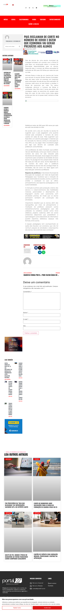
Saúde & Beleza (33, 24)
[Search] (20, 46)
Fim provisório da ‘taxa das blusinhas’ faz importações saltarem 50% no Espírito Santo (16, 505)
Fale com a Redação (38, 585)
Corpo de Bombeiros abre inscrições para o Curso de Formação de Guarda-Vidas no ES (45, 505)
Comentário (27, 291)
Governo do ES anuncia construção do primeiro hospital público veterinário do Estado (7, 78)
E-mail (25, 319)
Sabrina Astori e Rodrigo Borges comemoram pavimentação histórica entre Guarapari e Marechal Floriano (8, 115)
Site (24, 325)
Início (6, 19)
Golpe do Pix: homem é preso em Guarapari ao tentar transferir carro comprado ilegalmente (16, 557)
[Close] (62, 598)
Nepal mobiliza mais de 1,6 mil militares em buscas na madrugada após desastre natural (8, 370)
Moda (34, 19)
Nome (25, 312)
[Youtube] (36, 7)
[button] (13, 4)
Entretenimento (55, 19)
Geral (13, 19)
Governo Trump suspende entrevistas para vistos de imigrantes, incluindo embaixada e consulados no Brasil (22, 390)
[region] (32, 604)
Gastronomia (23, 19)
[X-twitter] (33, 7)
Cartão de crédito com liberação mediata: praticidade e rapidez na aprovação (46, 556)
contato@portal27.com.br (39, 588)
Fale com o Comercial (38, 583)
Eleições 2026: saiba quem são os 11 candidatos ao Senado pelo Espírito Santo (18, 80)
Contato (50, 585)
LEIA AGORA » (7, 85)
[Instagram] (29, 7)
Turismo (43, 19)
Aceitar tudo (47, 607)
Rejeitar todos (17, 607)
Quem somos (52, 583)
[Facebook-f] (26, 7)
